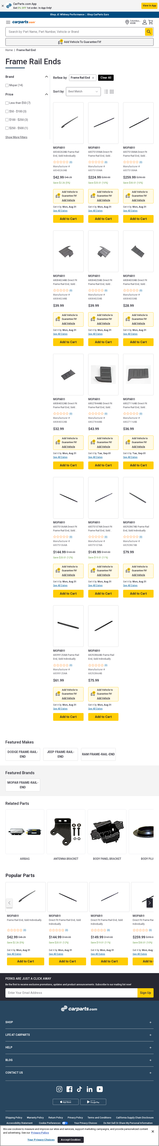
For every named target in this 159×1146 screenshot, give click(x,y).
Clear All (105, 77)
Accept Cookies (70, 1139)
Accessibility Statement (19, 1123)
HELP (8, 1047)
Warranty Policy (35, 1117)
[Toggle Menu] (8, 22)
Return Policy (55, 1117)
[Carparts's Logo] (24, 22)
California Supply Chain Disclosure (135, 1117)
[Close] (153, 1131)
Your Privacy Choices (85, 1123)
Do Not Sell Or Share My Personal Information (128, 1123)
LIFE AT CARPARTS (17, 1034)
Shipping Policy (13, 1117)
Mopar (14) (16, 85)
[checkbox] (7, 85)
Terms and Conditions (99, 1117)
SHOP (9, 1022)
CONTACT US (14, 1072)
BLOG (9, 1060)
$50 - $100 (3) (17, 111)
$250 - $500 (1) (18, 128)
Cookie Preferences (49, 1123)
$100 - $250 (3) (18, 119)
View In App (149, 5)
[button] (79, 6)
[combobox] (83, 91)
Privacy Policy (75, 1117)
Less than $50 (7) (19, 102)
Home (9, 50)
